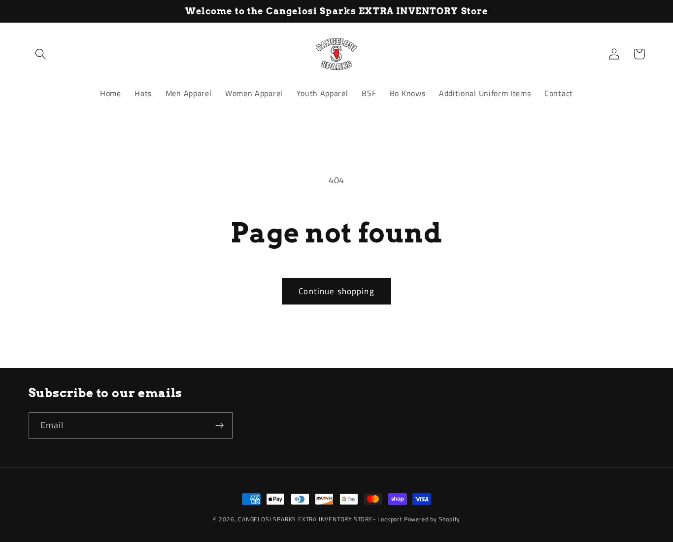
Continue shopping (336, 291)
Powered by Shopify (432, 519)
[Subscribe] (219, 425)
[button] (41, 54)
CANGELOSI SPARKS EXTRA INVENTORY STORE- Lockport (320, 519)
